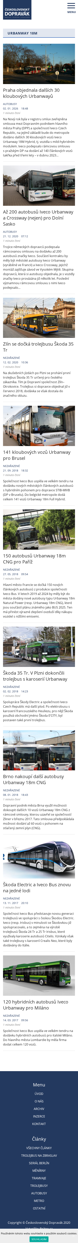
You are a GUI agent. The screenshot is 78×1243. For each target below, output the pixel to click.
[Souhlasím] (73, 1236)
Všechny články (39, 1148)
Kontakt (39, 1124)
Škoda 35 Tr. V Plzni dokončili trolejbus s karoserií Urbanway (35, 676)
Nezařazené (11, 358)
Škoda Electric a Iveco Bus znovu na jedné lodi (37, 887)
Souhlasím (39, 1239)
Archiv (39, 1109)
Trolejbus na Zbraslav (39, 1155)
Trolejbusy (39, 1186)
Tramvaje (39, 1178)
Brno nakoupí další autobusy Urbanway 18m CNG (33, 779)
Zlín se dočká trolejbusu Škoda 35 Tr (38, 347)
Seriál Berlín (39, 1163)
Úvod (39, 1094)
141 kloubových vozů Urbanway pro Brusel (36, 455)
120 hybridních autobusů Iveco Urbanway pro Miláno (35, 1005)
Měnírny (39, 1171)
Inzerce (39, 1116)
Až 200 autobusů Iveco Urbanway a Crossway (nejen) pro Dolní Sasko (38, 218)
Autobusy (10, 104)
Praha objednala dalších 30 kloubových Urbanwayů (31, 93)
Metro (39, 1201)
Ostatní (39, 1208)
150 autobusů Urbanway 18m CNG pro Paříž (34, 559)
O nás (39, 1101)
